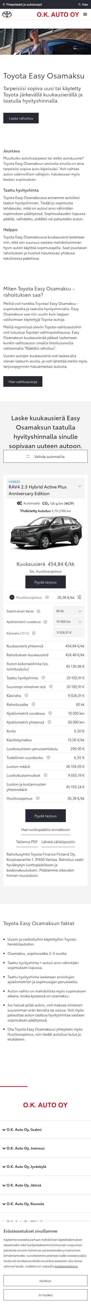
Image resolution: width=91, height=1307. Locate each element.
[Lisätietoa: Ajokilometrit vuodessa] (45, 621)
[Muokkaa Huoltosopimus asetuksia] (79, 597)
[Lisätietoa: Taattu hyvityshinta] (43, 677)
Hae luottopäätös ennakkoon (45, 829)
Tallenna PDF (27, 841)
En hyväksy (46, 1295)
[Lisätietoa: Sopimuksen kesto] (38, 611)
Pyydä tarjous (45, 581)
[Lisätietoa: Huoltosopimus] (47, 597)
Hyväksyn (45, 1281)
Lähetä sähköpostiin (58, 841)
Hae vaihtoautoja (23, 381)
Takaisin (46, 24)
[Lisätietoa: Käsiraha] (33, 633)
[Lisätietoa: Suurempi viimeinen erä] (50, 686)
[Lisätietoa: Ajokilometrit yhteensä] (49, 722)
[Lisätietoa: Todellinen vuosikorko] (48, 757)
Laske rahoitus (21, 118)
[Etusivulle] (59, 14)
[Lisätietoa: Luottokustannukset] (45, 775)
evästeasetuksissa (66, 1266)
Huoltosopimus (29, 597)
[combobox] (45, 488)
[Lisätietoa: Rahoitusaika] (33, 704)
